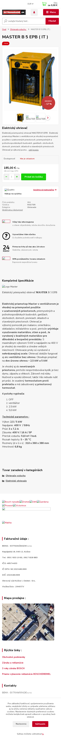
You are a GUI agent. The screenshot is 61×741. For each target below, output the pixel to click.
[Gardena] (42, 501)
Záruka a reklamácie (13, 662)
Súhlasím (40, 723)
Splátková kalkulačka (43, 190)
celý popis (34, 150)
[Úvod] (14, 12)
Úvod (4, 29)
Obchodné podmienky (13, 657)
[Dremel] (25, 501)
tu (43, 734)
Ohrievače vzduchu (18, 29)
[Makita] (7, 522)
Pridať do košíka (34, 176)
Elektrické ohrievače (16, 480)
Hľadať (52, 20)
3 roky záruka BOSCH (13, 668)
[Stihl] (33, 501)
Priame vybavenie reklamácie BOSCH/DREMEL (26, 674)
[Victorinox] (19, 505)
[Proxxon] (7, 505)
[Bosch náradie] (11, 501)
